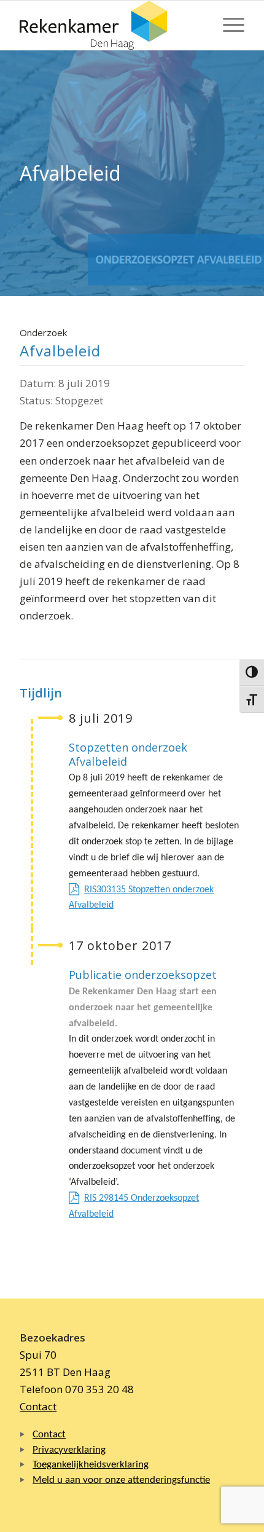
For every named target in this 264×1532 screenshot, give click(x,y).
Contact (38, 1406)
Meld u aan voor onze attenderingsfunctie (121, 1480)
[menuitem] (227, 25)
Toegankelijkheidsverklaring (91, 1464)
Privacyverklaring (69, 1450)
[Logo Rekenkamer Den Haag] (109, 25)
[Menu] (227, 25)
